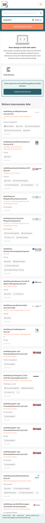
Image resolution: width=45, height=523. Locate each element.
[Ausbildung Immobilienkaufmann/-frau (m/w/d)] (22, 151)
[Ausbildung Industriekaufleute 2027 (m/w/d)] (22, 178)
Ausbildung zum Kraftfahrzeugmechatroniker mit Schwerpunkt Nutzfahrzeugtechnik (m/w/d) (16, 505)
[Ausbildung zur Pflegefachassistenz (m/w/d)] (22, 122)
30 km (37, 20)
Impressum (20, 515)
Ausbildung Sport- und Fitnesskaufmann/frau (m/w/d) (15, 352)
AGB (13, 515)
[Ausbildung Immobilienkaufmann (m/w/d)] (22, 486)
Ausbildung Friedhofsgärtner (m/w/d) (14, 330)
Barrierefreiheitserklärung (21, 518)
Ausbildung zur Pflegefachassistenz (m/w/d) (15, 112)
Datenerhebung (8, 518)
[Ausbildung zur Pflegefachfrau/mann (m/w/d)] (22, 203)
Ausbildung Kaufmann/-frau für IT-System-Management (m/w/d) (16, 282)
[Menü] (40, 4)
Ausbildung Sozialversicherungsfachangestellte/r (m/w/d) (16, 250)
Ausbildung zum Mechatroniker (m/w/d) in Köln (15, 306)
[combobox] (20, 13)
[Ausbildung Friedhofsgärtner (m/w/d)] (22, 336)
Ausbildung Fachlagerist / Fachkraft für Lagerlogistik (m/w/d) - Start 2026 (15, 376)
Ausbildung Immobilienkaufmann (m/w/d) (16, 477)
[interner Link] (5, 4)
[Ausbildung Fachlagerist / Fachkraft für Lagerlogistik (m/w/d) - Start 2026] (22, 385)
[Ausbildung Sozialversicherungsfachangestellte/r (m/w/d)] (22, 261)
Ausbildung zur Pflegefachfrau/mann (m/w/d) (15, 197)
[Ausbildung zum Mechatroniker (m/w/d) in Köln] (22, 313)
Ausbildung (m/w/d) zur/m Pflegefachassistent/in (13, 219)
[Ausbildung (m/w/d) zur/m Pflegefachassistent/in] (22, 229)
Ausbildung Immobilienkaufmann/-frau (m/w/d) (16, 143)
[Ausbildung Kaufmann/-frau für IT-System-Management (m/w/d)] (22, 289)
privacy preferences (32, 515)
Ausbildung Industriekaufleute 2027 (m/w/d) (16, 169)
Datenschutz (7, 515)
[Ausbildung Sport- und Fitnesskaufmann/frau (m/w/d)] (22, 359)
